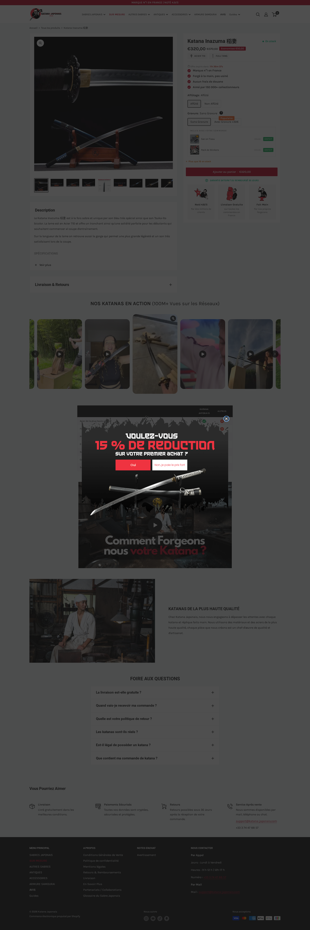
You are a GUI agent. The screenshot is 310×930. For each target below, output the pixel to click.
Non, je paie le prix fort (170, 465)
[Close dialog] (226, 418)
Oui (133, 465)
